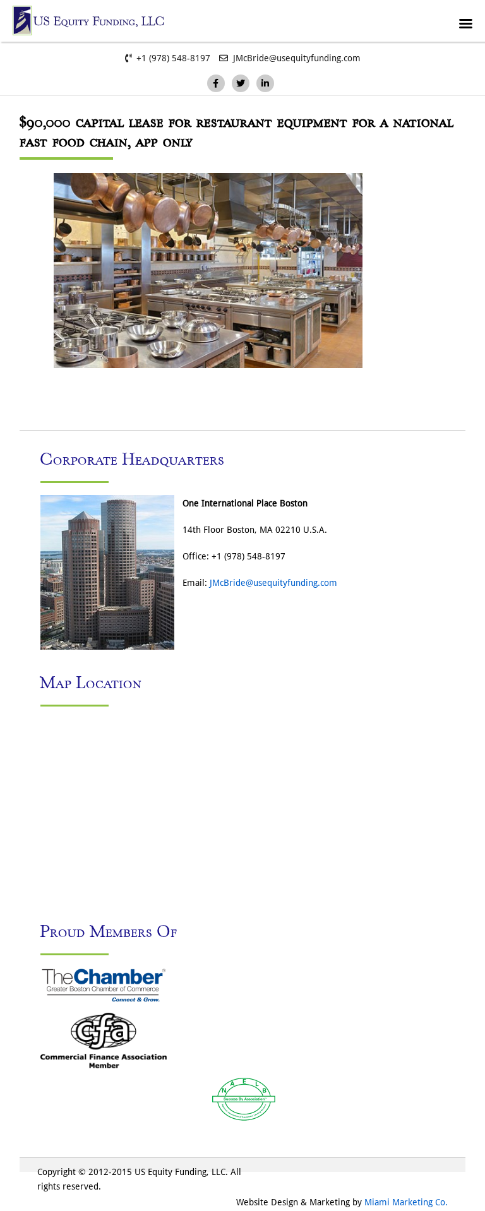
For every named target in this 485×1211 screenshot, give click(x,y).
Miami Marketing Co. (406, 1202)
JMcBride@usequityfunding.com (273, 583)
